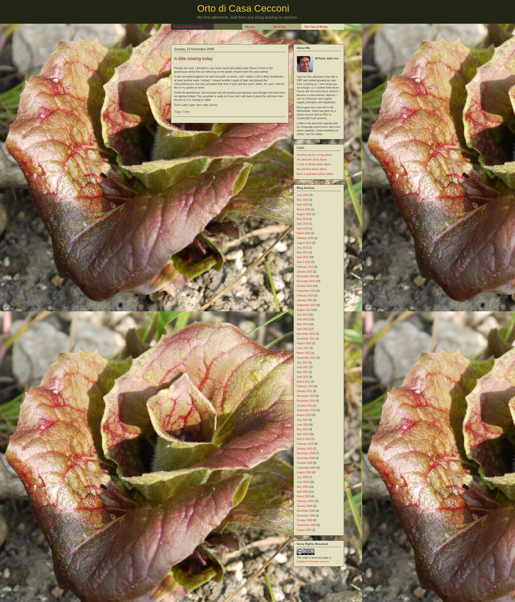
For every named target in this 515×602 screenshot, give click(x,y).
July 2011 (302, 362)
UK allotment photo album (312, 159)
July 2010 (302, 419)
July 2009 (302, 477)
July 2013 (302, 314)
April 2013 (302, 328)
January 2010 (304, 448)
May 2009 (302, 486)
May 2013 (302, 324)
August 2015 (304, 242)
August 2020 (304, 214)
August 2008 (304, 529)
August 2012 (304, 343)
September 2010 (306, 410)
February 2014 (305, 295)
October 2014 (304, 285)
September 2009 (306, 467)
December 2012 (306, 333)
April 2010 (302, 434)
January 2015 (304, 271)
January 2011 (304, 391)
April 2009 (302, 491)
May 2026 (302, 199)
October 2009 (304, 462)
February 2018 (305, 238)
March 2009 (303, 496)
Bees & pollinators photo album (315, 173)
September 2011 (306, 357)
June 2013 (303, 319)
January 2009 (304, 505)
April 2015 (302, 257)
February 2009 (305, 501)
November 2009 (306, 458)
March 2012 (303, 352)
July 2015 (302, 247)
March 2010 (303, 438)
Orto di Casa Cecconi (243, 8)
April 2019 (302, 223)
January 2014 (304, 300)
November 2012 (306, 338)
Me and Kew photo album (311, 169)
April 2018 (302, 228)
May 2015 (302, 252)
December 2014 (306, 276)
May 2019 (302, 218)
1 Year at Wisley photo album (314, 164)
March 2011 (303, 381)
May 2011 (302, 372)
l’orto (186, 111)
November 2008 (306, 515)
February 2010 (305, 443)
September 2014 (306, 290)
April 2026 (302, 204)
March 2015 (303, 261)
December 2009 (306, 453)
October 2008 (304, 520)
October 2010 (304, 405)
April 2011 (302, 376)
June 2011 (303, 367)
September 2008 (306, 525)
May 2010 (302, 429)
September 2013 (306, 305)
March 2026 (303, 209)
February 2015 (305, 266)
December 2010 (306, 395)
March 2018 (303, 233)
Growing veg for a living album (314, 154)
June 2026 (303, 195)
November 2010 (306, 400)
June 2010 (303, 424)
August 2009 (304, 472)
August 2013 (304, 309)
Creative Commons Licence (313, 561)
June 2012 (303, 348)
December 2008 (306, 510)
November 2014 (306, 281)
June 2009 (303, 482)
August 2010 (304, 415)
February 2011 (305, 386)
